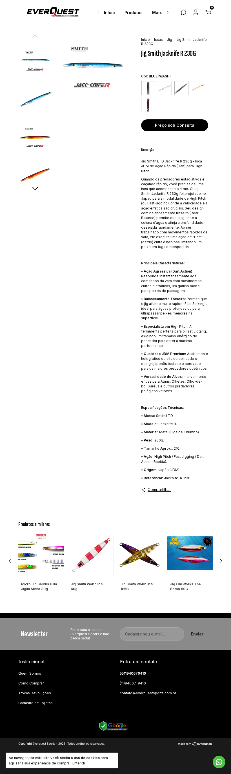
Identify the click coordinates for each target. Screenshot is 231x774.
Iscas (158, 39)
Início (109, 12)
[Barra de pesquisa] (183, 13)
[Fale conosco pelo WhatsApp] (219, 762)
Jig (169, 39)
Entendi (78, 763)
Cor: (155, 76)
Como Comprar (31, 683)
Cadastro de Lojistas (35, 703)
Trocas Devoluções (34, 693)
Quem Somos (29, 673)
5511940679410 (133, 673)
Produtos (134, 12)
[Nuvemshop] (195, 744)
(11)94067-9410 (133, 683)
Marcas (159, 12)
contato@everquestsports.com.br (148, 693)
